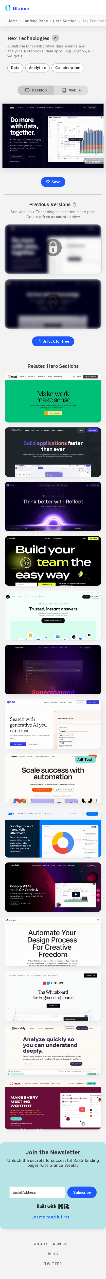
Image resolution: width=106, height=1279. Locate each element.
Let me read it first (53, 1216)
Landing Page (35, 21)
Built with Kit (53, 1206)
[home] (17, 8)
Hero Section (65, 21)
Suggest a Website (53, 1244)
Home (12, 21)
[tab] (36, 90)
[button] (96, 8)
